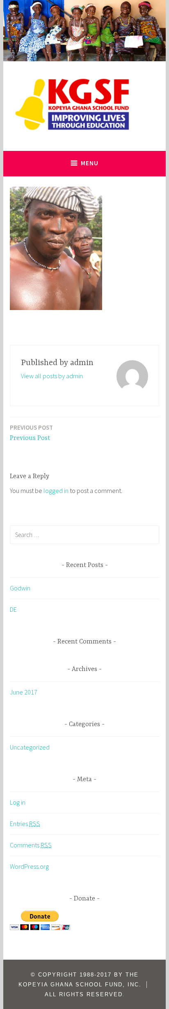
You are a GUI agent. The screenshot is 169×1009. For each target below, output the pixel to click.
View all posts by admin (52, 376)
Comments (31, 845)
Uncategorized (30, 747)
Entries (25, 823)
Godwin (20, 588)
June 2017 (23, 692)
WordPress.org (29, 866)
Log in (17, 802)
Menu (89, 163)
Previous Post (31, 433)
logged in (56, 490)
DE (13, 609)
